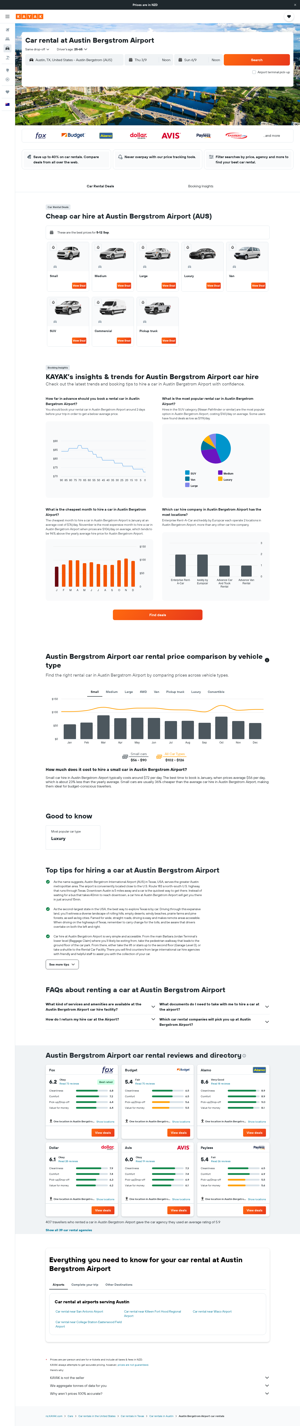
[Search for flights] (7, 30)
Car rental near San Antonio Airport (79, 1311)
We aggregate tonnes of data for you (78, 1385)
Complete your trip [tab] (84, 1285)
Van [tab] (156, 692)
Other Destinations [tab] (118, 1285)
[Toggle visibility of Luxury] (225, 479)
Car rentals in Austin (161, 1416)
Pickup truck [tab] (175, 692)
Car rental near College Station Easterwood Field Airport (89, 1324)
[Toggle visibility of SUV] (190, 472)
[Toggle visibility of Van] (190, 479)
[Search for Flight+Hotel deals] (7, 57)
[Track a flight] (7, 79)
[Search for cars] (7, 48)
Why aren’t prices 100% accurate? (76, 1393)
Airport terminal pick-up (274, 72)
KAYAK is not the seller (67, 1377)
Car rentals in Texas (132, 1416)
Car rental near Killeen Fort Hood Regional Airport (152, 1313)
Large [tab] (129, 692)
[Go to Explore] (7, 70)
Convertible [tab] (216, 692)
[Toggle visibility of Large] (191, 485)
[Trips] (7, 92)
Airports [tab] (58, 1285)
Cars (70, 1416)
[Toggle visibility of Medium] (225, 472)
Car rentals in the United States (97, 1416)
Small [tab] (95, 692)
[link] (157, 615)
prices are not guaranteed (133, 1364)
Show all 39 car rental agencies (69, 1230)
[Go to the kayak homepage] (29, 16)
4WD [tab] (143, 692)
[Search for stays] (7, 39)
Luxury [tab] (196, 692)
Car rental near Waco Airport (212, 1311)
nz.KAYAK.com (54, 1416)
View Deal (79, 285)
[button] (295, 5)
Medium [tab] (112, 692)
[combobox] (37, 49)
